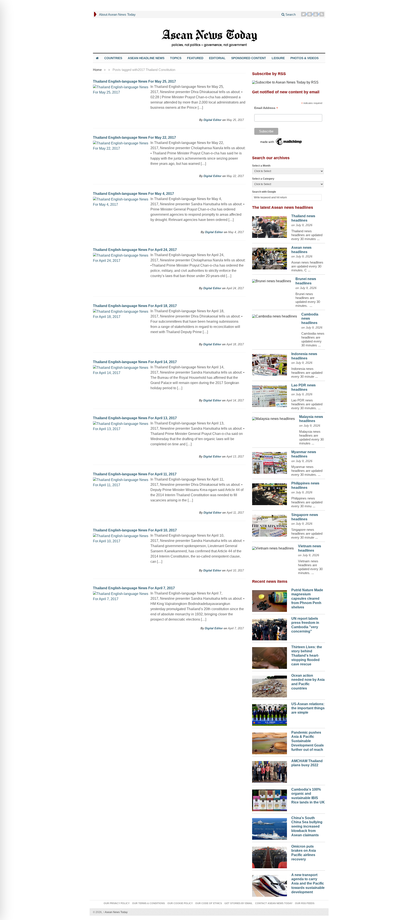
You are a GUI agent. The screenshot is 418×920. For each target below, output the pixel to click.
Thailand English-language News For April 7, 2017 (134, 588)
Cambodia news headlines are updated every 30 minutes (312, 339)
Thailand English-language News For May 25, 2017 (134, 81)
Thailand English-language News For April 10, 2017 (135, 530)
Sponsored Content (248, 58)
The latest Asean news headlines (282, 207)
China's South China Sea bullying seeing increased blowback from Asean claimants (306, 826)
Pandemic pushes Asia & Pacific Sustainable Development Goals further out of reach (307, 741)
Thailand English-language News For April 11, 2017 (135, 474)
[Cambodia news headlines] (274, 315)
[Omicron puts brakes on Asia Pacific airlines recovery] (269, 856)
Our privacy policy (117, 903)
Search (290, 14)
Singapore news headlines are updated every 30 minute (306, 533)
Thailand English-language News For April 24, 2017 (135, 250)
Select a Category (263, 178)
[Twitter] (304, 14)
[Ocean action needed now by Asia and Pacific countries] (269, 685)
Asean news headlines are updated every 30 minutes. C (307, 266)
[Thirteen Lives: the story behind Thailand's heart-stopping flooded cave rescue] (269, 657)
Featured (195, 58)
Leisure (278, 58)
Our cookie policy (180, 903)
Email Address (266, 108)
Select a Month (261, 165)
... (318, 239)
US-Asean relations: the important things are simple (308, 708)
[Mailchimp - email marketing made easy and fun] (281, 141)
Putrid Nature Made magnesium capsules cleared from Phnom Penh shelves (307, 598)
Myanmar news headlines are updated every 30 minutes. (306, 470)
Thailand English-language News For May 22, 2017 (134, 137)
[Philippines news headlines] (269, 493)
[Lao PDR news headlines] (269, 395)
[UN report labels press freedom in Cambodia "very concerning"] (269, 628)
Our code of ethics (208, 903)
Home (97, 70)
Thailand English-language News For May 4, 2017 (133, 193)
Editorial (217, 58)
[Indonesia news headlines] (269, 364)
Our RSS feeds (304, 903)
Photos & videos (304, 58)
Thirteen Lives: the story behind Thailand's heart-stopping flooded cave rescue (306, 655)
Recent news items (269, 581)
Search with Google (264, 191)
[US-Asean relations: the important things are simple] (269, 714)
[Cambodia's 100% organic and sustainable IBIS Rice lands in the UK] (269, 799)
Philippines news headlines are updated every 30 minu (306, 502)
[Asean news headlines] (269, 257)
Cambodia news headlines (309, 318)
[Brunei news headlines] (271, 280)
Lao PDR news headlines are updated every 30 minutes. (306, 404)
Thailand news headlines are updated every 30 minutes (306, 235)
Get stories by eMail (238, 903)
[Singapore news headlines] (269, 525)
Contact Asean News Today (273, 903)
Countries (113, 58)
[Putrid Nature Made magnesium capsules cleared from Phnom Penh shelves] (269, 600)
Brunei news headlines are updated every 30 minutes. (307, 299)
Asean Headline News (146, 58)
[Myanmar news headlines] (269, 462)
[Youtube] (316, 14)
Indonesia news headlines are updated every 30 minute (306, 372)
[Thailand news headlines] (269, 226)
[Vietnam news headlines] (273, 547)
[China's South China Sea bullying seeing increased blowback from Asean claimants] (269, 828)
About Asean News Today (117, 14)
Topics (175, 58)
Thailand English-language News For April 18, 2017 (135, 306)
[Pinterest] (310, 14)
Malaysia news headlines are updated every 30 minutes (311, 437)
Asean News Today (115, 912)
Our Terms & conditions (148, 903)
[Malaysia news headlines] (273, 418)
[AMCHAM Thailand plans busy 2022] (269, 771)
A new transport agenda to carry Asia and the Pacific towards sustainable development (308, 883)
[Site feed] (322, 14)
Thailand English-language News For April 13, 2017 (135, 418)
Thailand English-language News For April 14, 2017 (135, 362)
